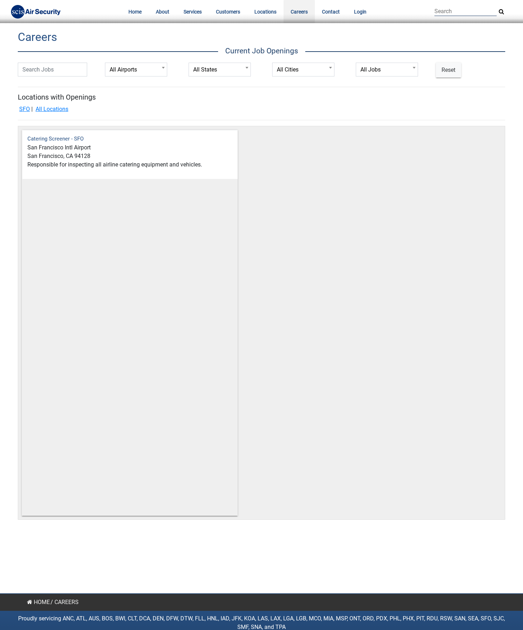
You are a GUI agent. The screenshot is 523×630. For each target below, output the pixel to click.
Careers (299, 12)
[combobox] (136, 69)
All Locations (52, 109)
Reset (448, 70)
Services (193, 12)
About (162, 12)
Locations (265, 12)
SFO (24, 109)
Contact (331, 12)
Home (135, 12)
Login (360, 12)
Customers (228, 12)
